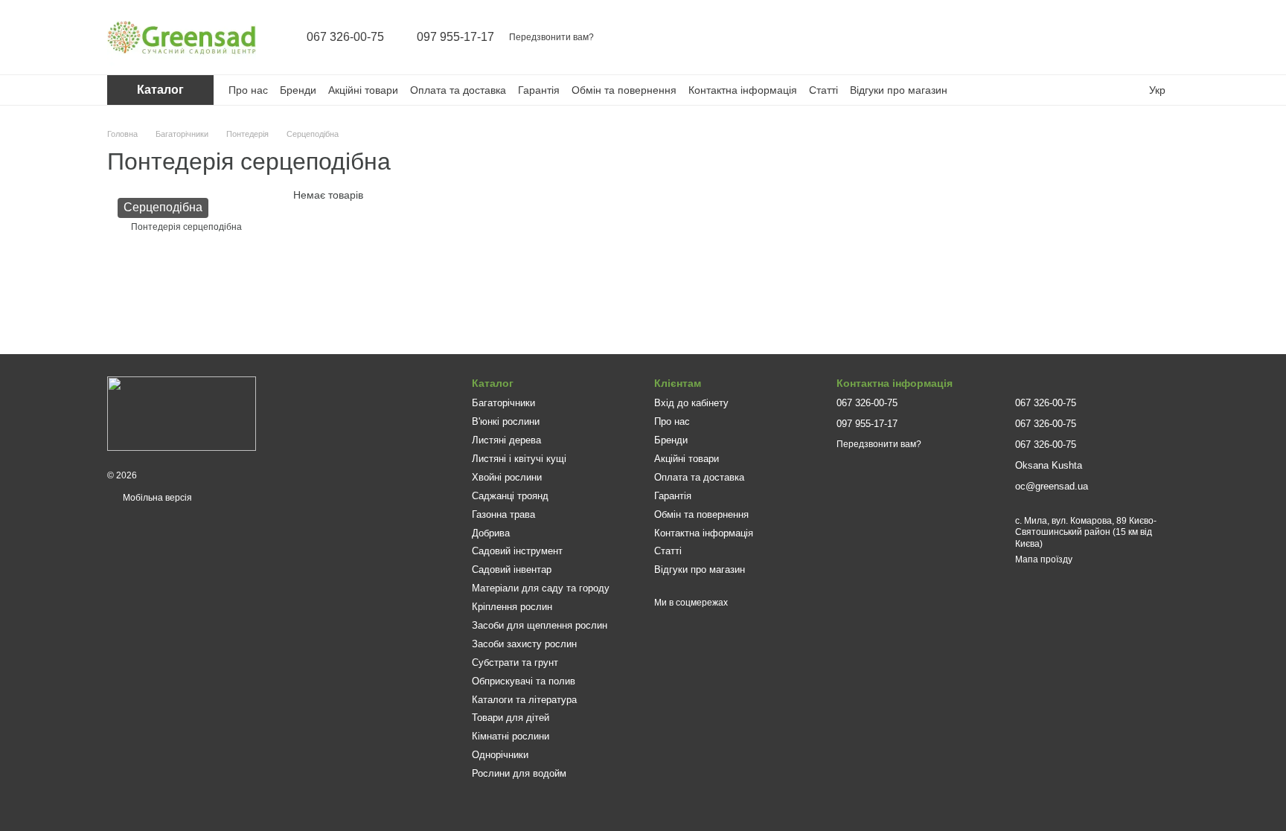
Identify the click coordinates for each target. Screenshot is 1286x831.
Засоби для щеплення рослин (539, 625)
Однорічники (500, 754)
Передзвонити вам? (551, 37)
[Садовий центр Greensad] (181, 413)
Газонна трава (503, 514)
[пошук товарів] (1051, 37)
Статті (823, 90)
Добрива (491, 533)
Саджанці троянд (510, 495)
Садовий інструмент (517, 550)
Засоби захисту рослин (524, 643)
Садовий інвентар (511, 569)
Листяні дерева (506, 440)
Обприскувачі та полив (523, 681)
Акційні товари (363, 90)
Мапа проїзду (1043, 559)
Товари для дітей (510, 717)
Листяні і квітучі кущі (519, 458)
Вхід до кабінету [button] (691, 402)
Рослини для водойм (519, 773)
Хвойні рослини (507, 477)
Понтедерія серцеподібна (186, 227)
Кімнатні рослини (510, 736)
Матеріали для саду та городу (541, 588)
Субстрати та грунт (515, 662)
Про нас (248, 90)
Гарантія (539, 90)
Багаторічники (503, 402)
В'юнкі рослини (506, 421)
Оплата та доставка (458, 90)
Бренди (298, 90)
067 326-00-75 (345, 37)
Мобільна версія (156, 497)
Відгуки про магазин (898, 90)
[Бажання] (1128, 37)
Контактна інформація (742, 90)
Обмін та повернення (624, 90)
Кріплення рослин (512, 606)
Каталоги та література (524, 699)
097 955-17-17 (455, 37)
